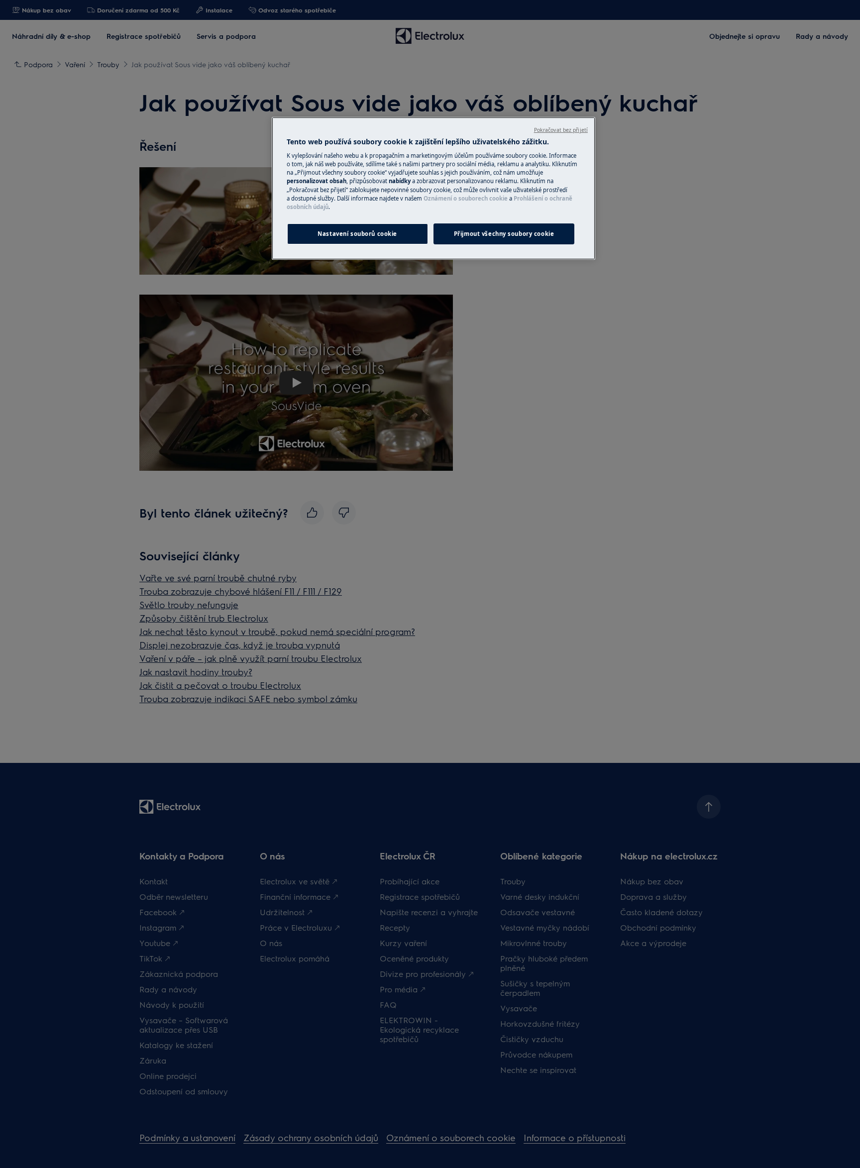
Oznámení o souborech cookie (466, 198)
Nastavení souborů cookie (357, 233)
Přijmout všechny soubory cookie (504, 233)
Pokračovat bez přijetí (561, 129)
